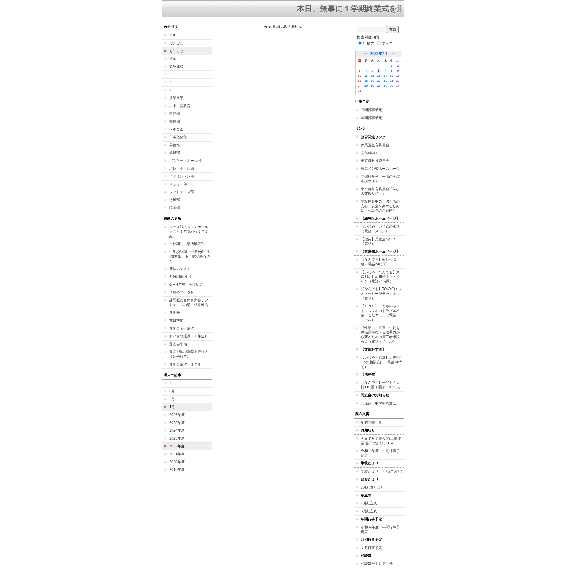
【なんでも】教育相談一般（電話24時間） (380, 261)
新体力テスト (179, 269)
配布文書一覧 (371, 422)
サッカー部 (178, 184)
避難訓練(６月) (181, 276)
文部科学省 (370, 153)
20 (379, 80)
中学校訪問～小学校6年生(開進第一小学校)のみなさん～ (189, 256)
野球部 (174, 200)
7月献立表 (369, 503)
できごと (176, 43)
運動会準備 (178, 344)
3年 (172, 90)
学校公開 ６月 (181, 292)
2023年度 (177, 438)
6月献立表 (369, 511)
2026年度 (177, 415)
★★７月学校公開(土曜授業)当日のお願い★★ (381, 440)
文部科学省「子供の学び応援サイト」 (380, 179)
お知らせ (176, 51)
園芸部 (174, 113)
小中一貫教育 (179, 106)
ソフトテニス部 (181, 192)
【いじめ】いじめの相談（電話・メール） (380, 228)
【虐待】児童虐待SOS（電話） (378, 241)
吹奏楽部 (176, 129)
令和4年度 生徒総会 (186, 284)
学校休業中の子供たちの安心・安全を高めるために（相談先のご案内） (380, 206)
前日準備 (176, 320)
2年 (172, 82)
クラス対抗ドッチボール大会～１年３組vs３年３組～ (188, 231)
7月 (172, 383)
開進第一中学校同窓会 (378, 403)
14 (385, 75)
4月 (172, 407)
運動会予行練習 (181, 328)
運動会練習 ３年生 (185, 364)
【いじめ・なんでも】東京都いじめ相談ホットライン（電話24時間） (380, 276)
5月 (172, 399)
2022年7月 (379, 54)
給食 (172, 59)
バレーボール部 (181, 168)
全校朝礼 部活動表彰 (187, 244)
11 (366, 75)
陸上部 (174, 207)
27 (379, 85)
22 (391, 80)
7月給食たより (372, 487)
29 (391, 85)
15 (391, 75)
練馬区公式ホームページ (380, 169)
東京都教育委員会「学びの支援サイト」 (380, 191)
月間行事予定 (371, 110)
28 (385, 85)
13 (379, 75)
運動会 (174, 312)
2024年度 (177, 430)
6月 (172, 391)
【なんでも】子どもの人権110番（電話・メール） (381, 385)
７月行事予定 (371, 548)
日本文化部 (178, 137)
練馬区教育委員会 (375, 145)
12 (372, 75)
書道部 (174, 121)
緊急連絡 (176, 67)
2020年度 (177, 462)
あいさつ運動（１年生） (188, 336)
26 (372, 85)
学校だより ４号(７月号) (381, 471)
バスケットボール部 (185, 161)
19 (372, 80)
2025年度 (177, 423)
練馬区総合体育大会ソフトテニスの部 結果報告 (188, 302)
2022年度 (177, 446)
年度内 (368, 43)
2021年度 (177, 454)
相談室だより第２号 (377, 564)
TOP (172, 35)
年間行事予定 (371, 118)
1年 (172, 74)
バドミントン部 (181, 176)
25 (366, 85)
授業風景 (176, 98)
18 (366, 80)
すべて (387, 43)
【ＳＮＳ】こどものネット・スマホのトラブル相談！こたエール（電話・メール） (380, 313)
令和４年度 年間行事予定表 (380, 453)
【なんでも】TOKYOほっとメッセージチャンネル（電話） (381, 293)
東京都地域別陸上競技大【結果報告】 (188, 354)
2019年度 (177, 470)
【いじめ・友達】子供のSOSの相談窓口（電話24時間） (381, 362)
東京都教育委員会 (375, 161)
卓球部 (174, 153)
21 (385, 80)
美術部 (174, 145)
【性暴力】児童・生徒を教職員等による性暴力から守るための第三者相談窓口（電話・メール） (380, 335)
